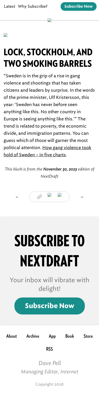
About (11, 336)
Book (69, 336)
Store (88, 336)
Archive (32, 336)
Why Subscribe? (33, 6)
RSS (49, 349)
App (52, 336)
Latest (9, 6)
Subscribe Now (78, 6)
